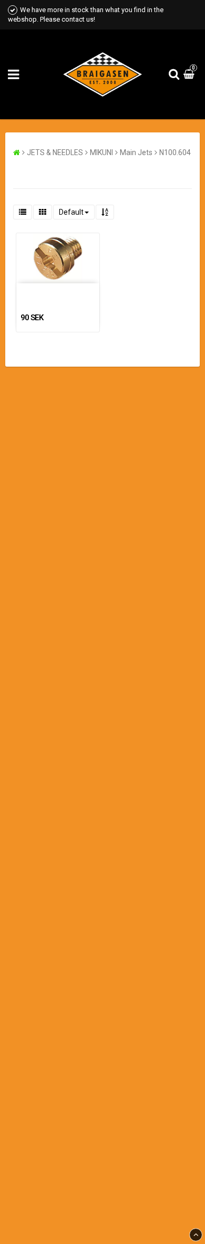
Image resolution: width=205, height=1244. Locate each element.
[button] (190, 74)
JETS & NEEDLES (55, 152)
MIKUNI (101, 152)
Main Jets (136, 152)
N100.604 (175, 152)
